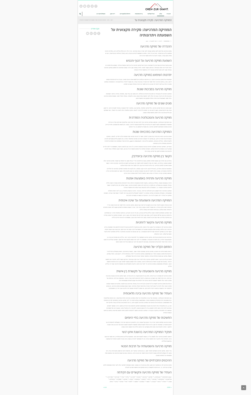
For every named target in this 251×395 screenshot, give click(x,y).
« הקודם (169, 387)
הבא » (105, 387)
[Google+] (88, 6)
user (147, 41)
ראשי (111, 20)
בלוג (108, 20)
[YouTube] (84, 6)
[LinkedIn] (81, 6)
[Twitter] (92, 6)
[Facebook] (95, 6)
